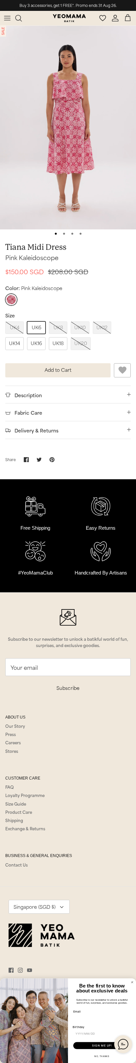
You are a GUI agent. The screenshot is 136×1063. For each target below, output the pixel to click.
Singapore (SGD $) (34, 906)
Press (10, 734)
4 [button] (81, 234)
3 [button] (72, 234)
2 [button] (64, 234)
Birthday (79, 1027)
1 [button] (56, 234)
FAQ (9, 786)
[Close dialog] (132, 982)
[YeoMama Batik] (69, 18)
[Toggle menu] (7, 18)
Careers (13, 742)
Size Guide (15, 803)
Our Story (15, 726)
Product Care (18, 812)
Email (77, 1011)
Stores (11, 751)
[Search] (22, 18)
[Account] (116, 18)
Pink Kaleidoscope (31, 257)
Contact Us (16, 864)
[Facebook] (11, 970)
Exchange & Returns (25, 828)
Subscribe (68, 688)
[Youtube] (29, 970)
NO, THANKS (101, 1056)
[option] (68, 127)
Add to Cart (58, 369)
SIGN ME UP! (102, 1046)
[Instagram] (20, 970)
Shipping (14, 820)
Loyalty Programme (25, 795)
